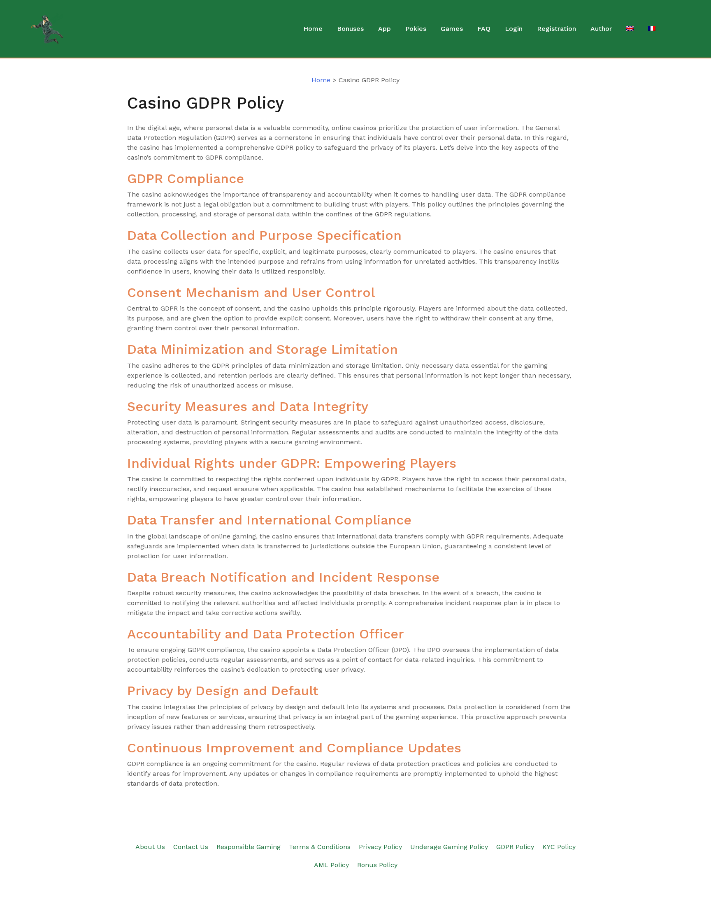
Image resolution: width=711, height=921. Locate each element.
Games (452, 28)
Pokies (415, 28)
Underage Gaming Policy (449, 847)
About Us (150, 847)
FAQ (483, 28)
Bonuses (350, 28)
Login (514, 28)
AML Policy (331, 865)
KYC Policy (559, 847)
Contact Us (190, 847)
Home (313, 28)
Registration (556, 28)
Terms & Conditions (320, 847)
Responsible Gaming (248, 847)
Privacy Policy (380, 847)
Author (601, 28)
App (384, 28)
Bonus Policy (377, 865)
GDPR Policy (515, 847)
